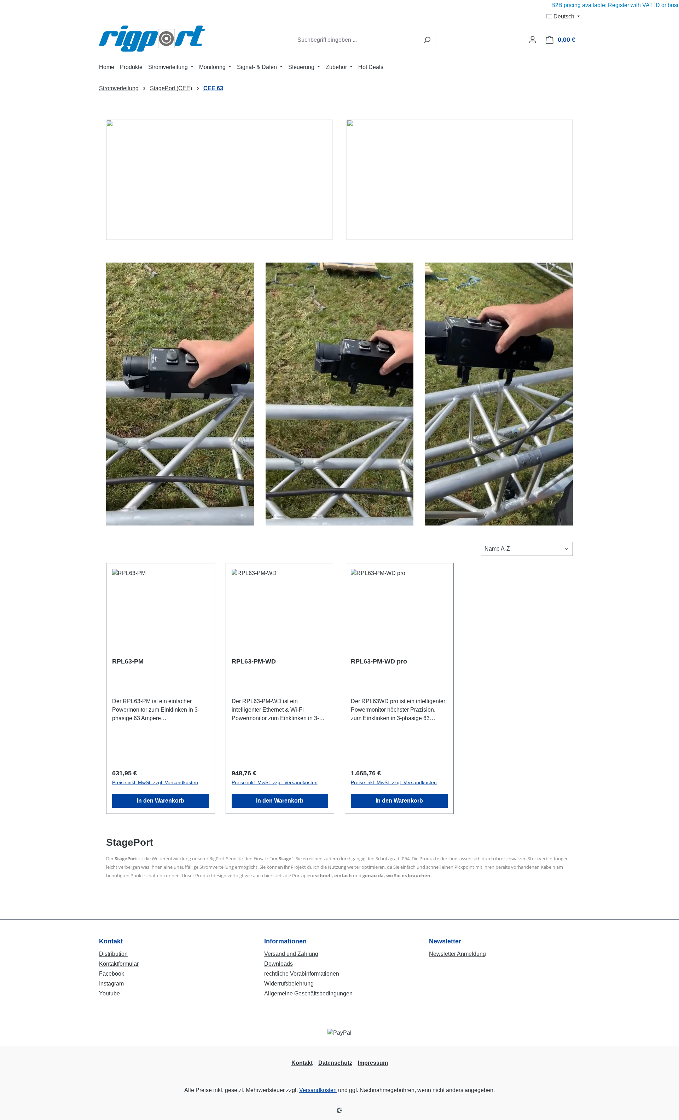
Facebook (111, 974)
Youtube (109, 993)
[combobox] (356, 40)
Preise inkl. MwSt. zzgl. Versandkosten (155, 782)
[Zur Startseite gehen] (152, 38)
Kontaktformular (119, 964)
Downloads (278, 964)
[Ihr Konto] (532, 40)
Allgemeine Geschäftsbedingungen (308, 993)
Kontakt (111, 941)
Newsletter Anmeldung (457, 954)
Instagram (111, 984)
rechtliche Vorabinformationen (301, 974)
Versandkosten (318, 1090)
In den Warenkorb (160, 801)
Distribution (113, 954)
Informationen (285, 941)
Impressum (373, 1063)
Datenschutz (335, 1063)
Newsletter (445, 941)
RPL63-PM (128, 661)
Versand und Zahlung (291, 954)
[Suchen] (427, 40)
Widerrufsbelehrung (289, 984)
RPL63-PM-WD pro (379, 661)
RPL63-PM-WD (254, 661)
